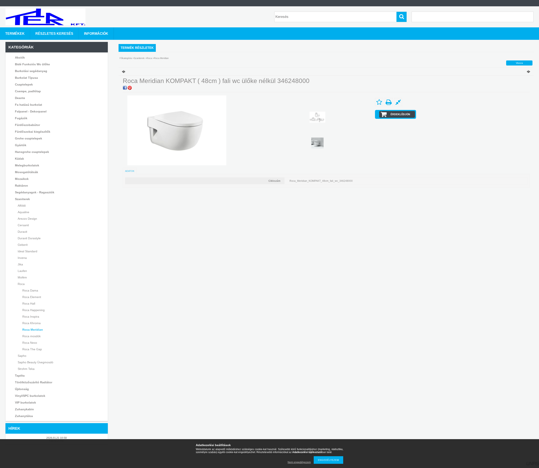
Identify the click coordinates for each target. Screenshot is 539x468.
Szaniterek (139, 58)
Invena (22, 257)
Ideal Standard (27, 251)
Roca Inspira (30, 316)
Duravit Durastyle (29, 238)
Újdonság (22, 389)
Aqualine (23, 212)
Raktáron (21, 185)
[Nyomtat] (388, 102)
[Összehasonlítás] (398, 102)
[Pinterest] (130, 88)
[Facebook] (125, 88)
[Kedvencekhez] (379, 102)
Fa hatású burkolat (28, 104)
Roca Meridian (32, 329)
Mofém (22, 277)
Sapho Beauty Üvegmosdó (35, 362)
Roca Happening (33, 310)
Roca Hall (28, 303)
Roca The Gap (32, 349)
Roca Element (31, 297)
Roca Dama (30, 290)
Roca (150, 58)
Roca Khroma (31, 323)
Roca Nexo (29, 342)
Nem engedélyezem (299, 462)
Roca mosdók (31, 336)
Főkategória (126, 58)
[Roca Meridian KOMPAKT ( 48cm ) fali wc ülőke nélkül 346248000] (317, 117)
